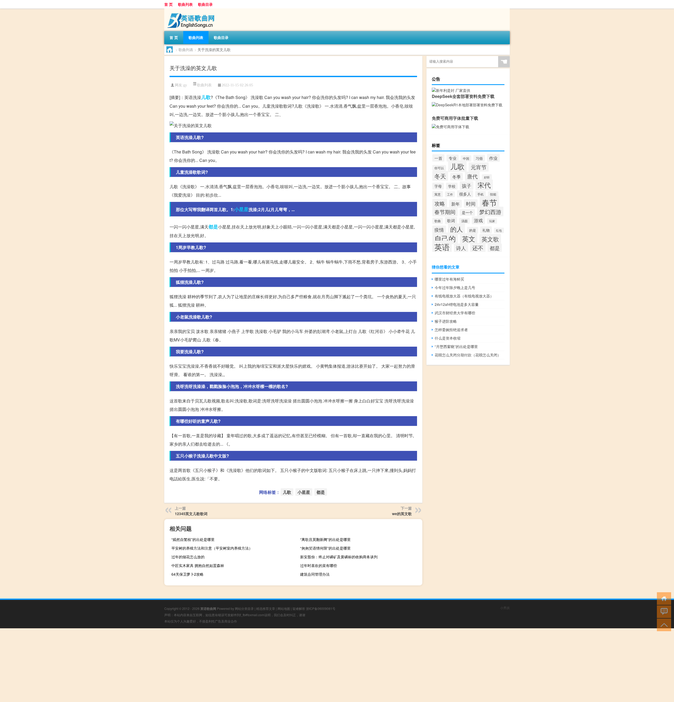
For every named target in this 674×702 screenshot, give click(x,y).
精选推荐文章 (265, 608)
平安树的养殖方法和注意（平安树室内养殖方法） (211, 548)
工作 (450, 194)
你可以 (439, 168)
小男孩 (505, 607)
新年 (455, 204)
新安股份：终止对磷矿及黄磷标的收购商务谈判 (339, 556)
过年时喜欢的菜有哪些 (318, 565)
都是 (213, 226)
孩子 (466, 185)
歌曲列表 (185, 4)
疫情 (439, 229)
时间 (470, 203)
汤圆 (464, 221)
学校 (451, 186)
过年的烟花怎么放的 (188, 556)
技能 (493, 194)
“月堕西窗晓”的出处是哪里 (456, 346)
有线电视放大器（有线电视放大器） (464, 295)
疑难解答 (299, 608)
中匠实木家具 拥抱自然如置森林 (197, 565)
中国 (466, 158)
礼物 (486, 230)
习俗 (479, 158)
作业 (493, 158)
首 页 (168, 4)
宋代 (484, 185)
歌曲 (437, 220)
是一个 (467, 212)
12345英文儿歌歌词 (191, 513)
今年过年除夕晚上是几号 (455, 287)
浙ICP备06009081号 (320, 608)
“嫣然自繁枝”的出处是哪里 (193, 539)
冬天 (440, 176)
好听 (487, 177)
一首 (438, 158)
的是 (472, 230)
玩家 (492, 221)
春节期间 (444, 212)
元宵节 (479, 167)
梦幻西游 (490, 211)
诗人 (461, 247)
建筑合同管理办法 (315, 574)
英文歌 (490, 239)
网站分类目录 (244, 608)
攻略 (439, 203)
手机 (480, 194)
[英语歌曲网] (192, 10)
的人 (456, 228)
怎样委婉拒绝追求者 (451, 329)
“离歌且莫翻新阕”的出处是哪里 (325, 539)
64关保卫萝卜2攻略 (187, 574)
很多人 (465, 194)
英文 (468, 238)
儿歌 (206, 97)
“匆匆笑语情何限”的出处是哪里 (325, 548)
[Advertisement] (158, 665)
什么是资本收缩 (447, 338)
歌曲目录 (205, 4)
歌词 (451, 220)
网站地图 (283, 608)
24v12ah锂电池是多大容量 (457, 304)
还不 (477, 248)
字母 (438, 186)
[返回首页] (663, 598)
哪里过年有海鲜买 (449, 279)
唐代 (472, 176)
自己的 (445, 238)
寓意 (437, 194)
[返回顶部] (663, 624)
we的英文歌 (402, 513)
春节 (489, 202)
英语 (442, 246)
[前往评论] (663, 611)
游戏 (478, 220)
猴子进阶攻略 (446, 321)
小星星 (241, 209)
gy (185, 85)
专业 (453, 158)
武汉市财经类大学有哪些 (455, 312)
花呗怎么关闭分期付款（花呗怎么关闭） (468, 354)
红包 (499, 230)
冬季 (456, 177)
